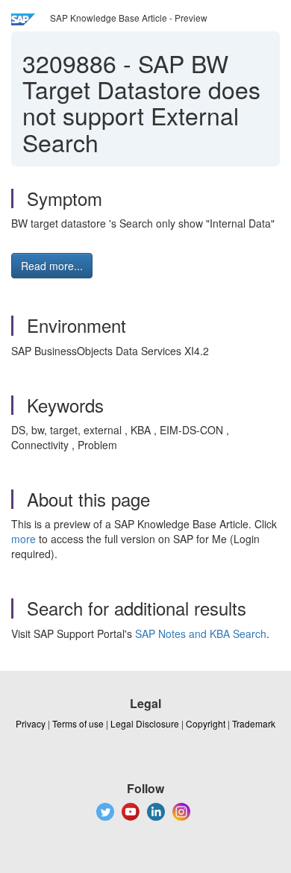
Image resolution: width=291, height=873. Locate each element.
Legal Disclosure (144, 723)
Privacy (31, 723)
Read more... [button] (52, 265)
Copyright (205, 723)
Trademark (253, 723)
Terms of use (78, 723)
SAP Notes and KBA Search (200, 633)
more (23, 538)
